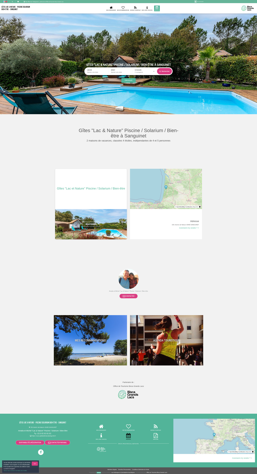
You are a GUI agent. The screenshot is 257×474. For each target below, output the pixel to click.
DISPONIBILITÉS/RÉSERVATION (30, 442)
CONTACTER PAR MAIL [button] (58, 442)
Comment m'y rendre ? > (189, 228)
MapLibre (195, 207)
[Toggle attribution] (200, 207)
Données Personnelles (124, 469)
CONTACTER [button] (129, 296)
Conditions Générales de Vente (140, 469)
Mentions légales (112, 469)
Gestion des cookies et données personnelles (15, 470)
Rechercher (165, 71)
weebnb (99, 472)
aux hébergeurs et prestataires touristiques (123, 472)
